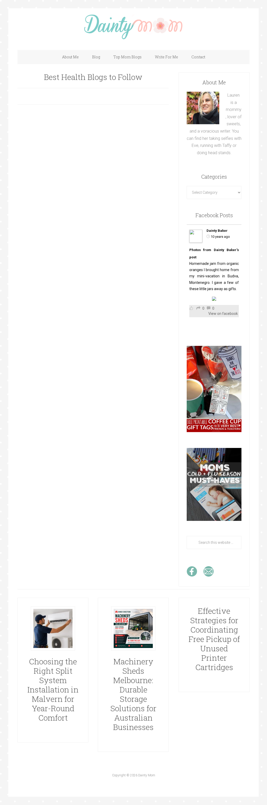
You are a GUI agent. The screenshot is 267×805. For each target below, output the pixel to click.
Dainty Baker (217, 231)
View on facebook (223, 313)
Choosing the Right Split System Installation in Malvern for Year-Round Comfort (52, 689)
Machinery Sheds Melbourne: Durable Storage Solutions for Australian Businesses (133, 694)
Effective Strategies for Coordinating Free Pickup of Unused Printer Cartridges (214, 639)
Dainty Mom (133, 27)
